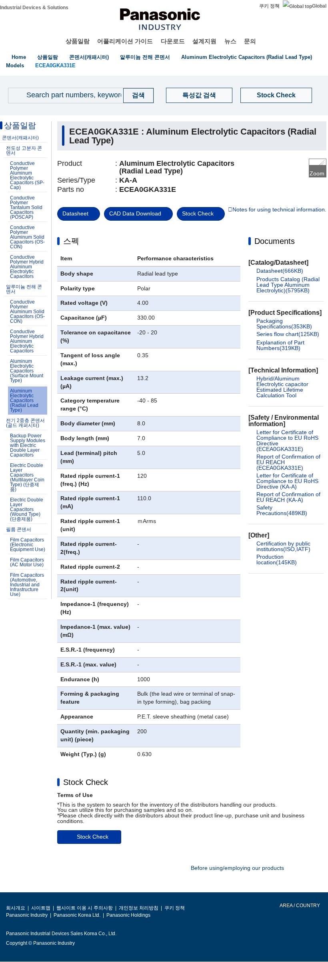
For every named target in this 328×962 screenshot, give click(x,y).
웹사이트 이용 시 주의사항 (84, 908)
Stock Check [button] (85, 782)
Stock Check (276, 95)
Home (19, 57)
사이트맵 (40, 908)
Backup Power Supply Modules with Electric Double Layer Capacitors (27, 445)
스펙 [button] (71, 241)
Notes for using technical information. (279, 210)
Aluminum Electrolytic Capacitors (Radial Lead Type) (246, 57)
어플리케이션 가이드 (125, 41)
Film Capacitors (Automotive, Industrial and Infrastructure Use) (27, 584)
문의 (250, 41)
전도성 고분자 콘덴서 (24, 150)
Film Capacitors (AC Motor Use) (27, 562)
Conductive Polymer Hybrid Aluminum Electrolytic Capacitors (27, 266)
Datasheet (75, 213)
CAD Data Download (135, 213)
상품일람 (78, 41)
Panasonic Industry (27, 915)
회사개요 (15, 908)
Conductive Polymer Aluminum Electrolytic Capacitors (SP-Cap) (27, 175)
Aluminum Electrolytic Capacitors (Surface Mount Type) (26, 370)
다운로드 (173, 41)
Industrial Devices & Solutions (34, 7)
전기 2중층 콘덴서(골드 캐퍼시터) (25, 423)
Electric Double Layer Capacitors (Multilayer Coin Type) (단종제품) (27, 477)
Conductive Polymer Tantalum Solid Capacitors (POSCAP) (26, 207)
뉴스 (230, 41)
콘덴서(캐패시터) (89, 57)
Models (15, 65)
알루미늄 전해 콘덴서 (145, 57)
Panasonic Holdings (128, 915)
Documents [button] (274, 241)
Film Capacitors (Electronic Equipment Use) (27, 544)
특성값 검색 (199, 95)
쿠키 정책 (269, 6)
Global (319, 6)
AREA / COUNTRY (299, 905)
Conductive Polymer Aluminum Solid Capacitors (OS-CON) (27, 237)
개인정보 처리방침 (138, 908)
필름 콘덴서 (18, 529)
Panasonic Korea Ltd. (77, 915)
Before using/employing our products (237, 868)
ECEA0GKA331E (55, 65)
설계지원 (204, 41)
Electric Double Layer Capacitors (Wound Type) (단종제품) (26, 509)
